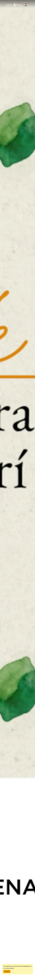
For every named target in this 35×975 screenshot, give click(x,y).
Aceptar (7, 971)
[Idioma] (26, 5)
